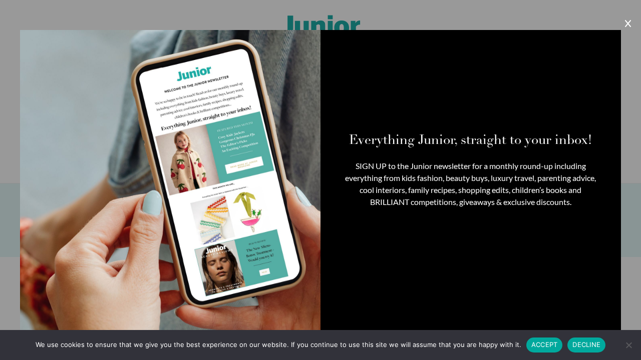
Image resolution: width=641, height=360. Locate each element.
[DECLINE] (628, 345)
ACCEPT (544, 344)
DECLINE (586, 344)
